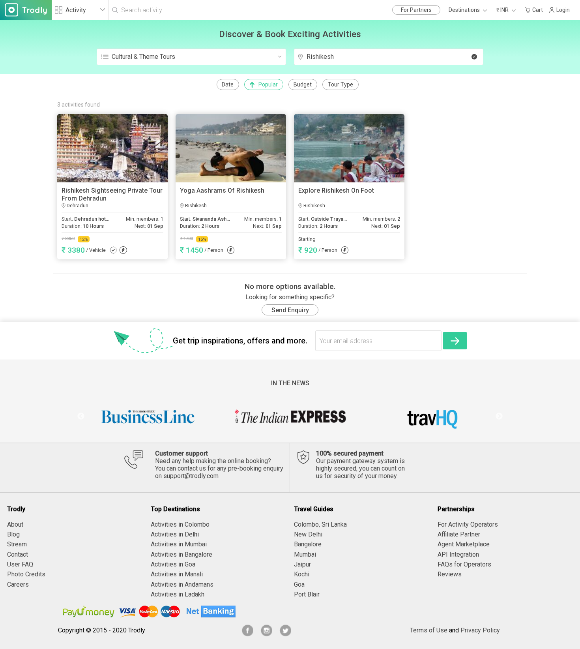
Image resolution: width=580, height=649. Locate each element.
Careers (18, 584)
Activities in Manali (177, 574)
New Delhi (308, 534)
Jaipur (302, 564)
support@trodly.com (191, 476)
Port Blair (307, 594)
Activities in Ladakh (177, 594)
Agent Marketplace (464, 544)
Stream (17, 544)
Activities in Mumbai (179, 544)
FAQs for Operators (464, 564)
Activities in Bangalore (181, 554)
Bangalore (308, 544)
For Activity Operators (468, 524)
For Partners (416, 10)
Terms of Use (428, 630)
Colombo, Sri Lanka (320, 524)
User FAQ (20, 564)
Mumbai (305, 554)
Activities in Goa (173, 564)
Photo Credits (26, 574)
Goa (299, 584)
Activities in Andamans (182, 584)
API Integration (458, 554)
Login (563, 10)
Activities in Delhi (175, 534)
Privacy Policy (480, 630)
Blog (13, 534)
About (15, 524)
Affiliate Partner (459, 534)
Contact (17, 554)
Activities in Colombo (180, 524)
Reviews (450, 574)
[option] (148, 416)
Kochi (301, 574)
